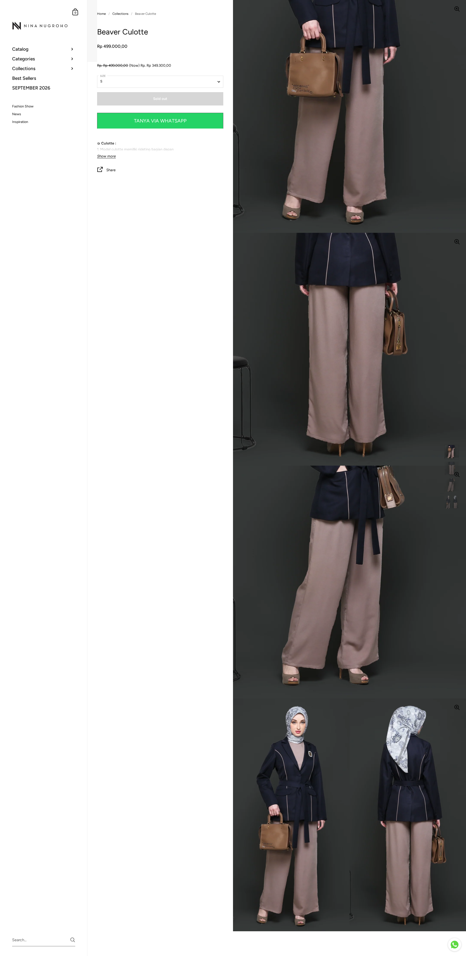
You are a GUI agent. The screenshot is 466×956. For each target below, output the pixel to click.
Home (101, 14)
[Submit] (72, 939)
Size (103, 76)
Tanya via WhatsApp (160, 121)
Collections (120, 14)
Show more (106, 156)
